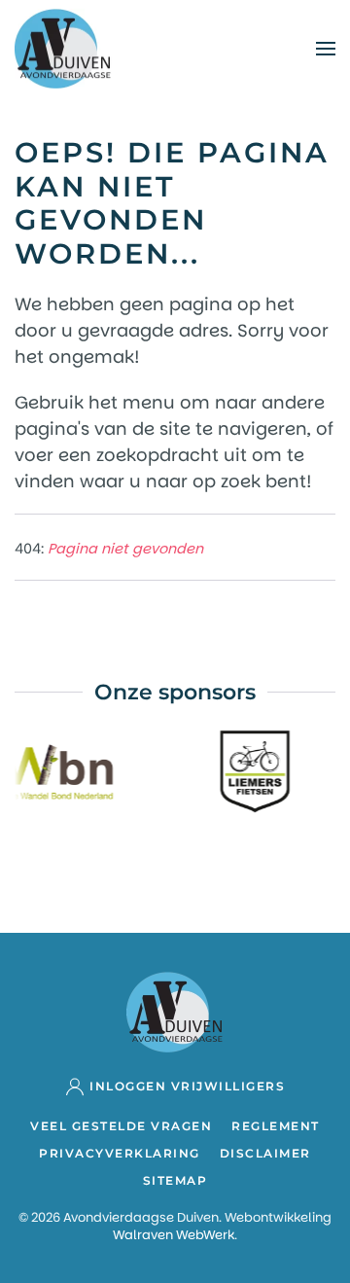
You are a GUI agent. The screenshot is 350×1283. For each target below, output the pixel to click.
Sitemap (175, 1180)
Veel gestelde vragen (121, 1126)
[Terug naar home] (63, 48)
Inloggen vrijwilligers (187, 1086)
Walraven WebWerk (173, 1235)
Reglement (275, 1126)
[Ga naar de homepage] (175, 1010)
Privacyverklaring (119, 1153)
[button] (325, 48)
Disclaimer (265, 1153)
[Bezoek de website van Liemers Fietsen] (249, 770)
